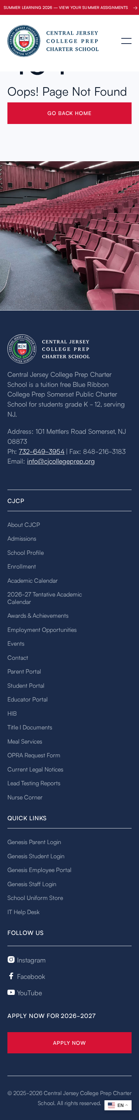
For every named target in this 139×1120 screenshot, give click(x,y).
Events (15, 643)
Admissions (21, 538)
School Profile (25, 552)
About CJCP (23, 524)
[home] (44, 41)
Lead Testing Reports (33, 783)
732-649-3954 (41, 451)
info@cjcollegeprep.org (61, 460)
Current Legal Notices (35, 769)
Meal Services (24, 741)
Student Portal (25, 685)
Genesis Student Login (35, 856)
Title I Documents (29, 727)
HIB (12, 713)
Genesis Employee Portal (39, 869)
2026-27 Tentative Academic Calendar (44, 597)
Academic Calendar (32, 580)
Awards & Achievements (38, 615)
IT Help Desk (23, 911)
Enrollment (21, 566)
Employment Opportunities (42, 629)
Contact (17, 657)
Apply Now (69, 1042)
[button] (126, 41)
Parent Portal (24, 671)
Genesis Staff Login (31, 883)
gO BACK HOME (69, 113)
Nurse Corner (25, 797)
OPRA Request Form (33, 755)
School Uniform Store (35, 897)
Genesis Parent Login (34, 841)
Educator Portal (27, 699)
